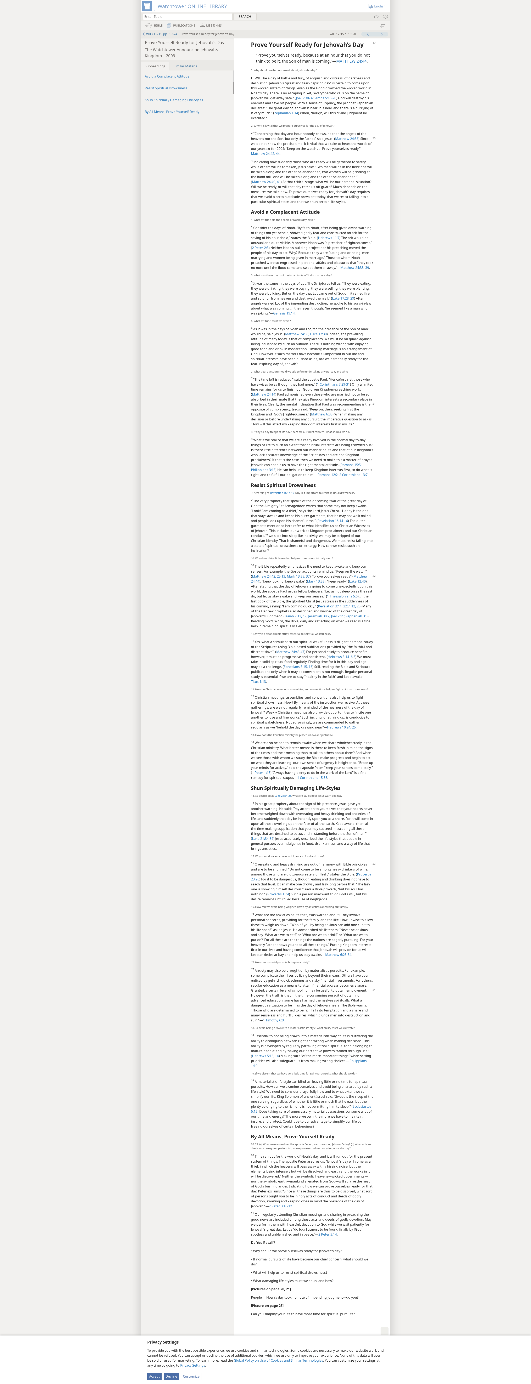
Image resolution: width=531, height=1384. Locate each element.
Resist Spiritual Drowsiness (166, 88)
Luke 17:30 (318, 334)
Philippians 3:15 (263, 469)
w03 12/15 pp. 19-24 (161, 34)
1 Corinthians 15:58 (312, 777)
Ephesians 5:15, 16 (298, 666)
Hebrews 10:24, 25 (341, 727)
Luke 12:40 (357, 581)
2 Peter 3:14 (327, 1234)
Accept (154, 1376)
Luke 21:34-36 (282, 796)
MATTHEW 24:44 (351, 61)
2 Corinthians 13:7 (353, 474)
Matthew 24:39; (297, 334)
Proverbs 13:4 (278, 894)
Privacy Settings (192, 1365)
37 (307, 576)
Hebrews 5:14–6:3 (341, 656)
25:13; (281, 576)
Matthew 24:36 (346, 138)
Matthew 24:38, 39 (354, 267)
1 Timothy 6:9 (273, 1020)
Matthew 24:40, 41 (266, 182)
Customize (191, 1376)
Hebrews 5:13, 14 (265, 1056)
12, (353, 606)
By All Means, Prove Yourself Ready (172, 111)
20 (358, 606)
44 (277, 153)
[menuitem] (385, 16)
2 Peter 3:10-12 (280, 1206)
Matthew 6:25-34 (338, 954)
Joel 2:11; (337, 616)
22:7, (346, 606)
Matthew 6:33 (321, 414)
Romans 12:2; (328, 474)
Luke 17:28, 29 (343, 298)
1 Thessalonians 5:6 (342, 596)
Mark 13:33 (315, 581)
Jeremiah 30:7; (318, 616)
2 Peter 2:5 (260, 247)
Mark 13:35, (295, 576)
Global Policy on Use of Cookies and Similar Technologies (278, 1360)
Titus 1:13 (258, 681)
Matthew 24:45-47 (290, 652)
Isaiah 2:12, (293, 616)
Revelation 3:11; (330, 606)
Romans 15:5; (351, 465)
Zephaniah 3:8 (356, 616)
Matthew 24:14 (263, 394)
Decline (171, 1376)
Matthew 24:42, (263, 153)
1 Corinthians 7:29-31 (333, 384)
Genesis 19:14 (284, 313)
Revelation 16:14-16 (282, 493)
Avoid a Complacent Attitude (167, 76)
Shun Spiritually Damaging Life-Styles (174, 100)
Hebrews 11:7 (328, 238)
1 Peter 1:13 (261, 772)
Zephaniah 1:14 (286, 113)
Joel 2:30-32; (305, 98)
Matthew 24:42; (264, 576)
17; (304, 616)
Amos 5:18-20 (325, 98)
